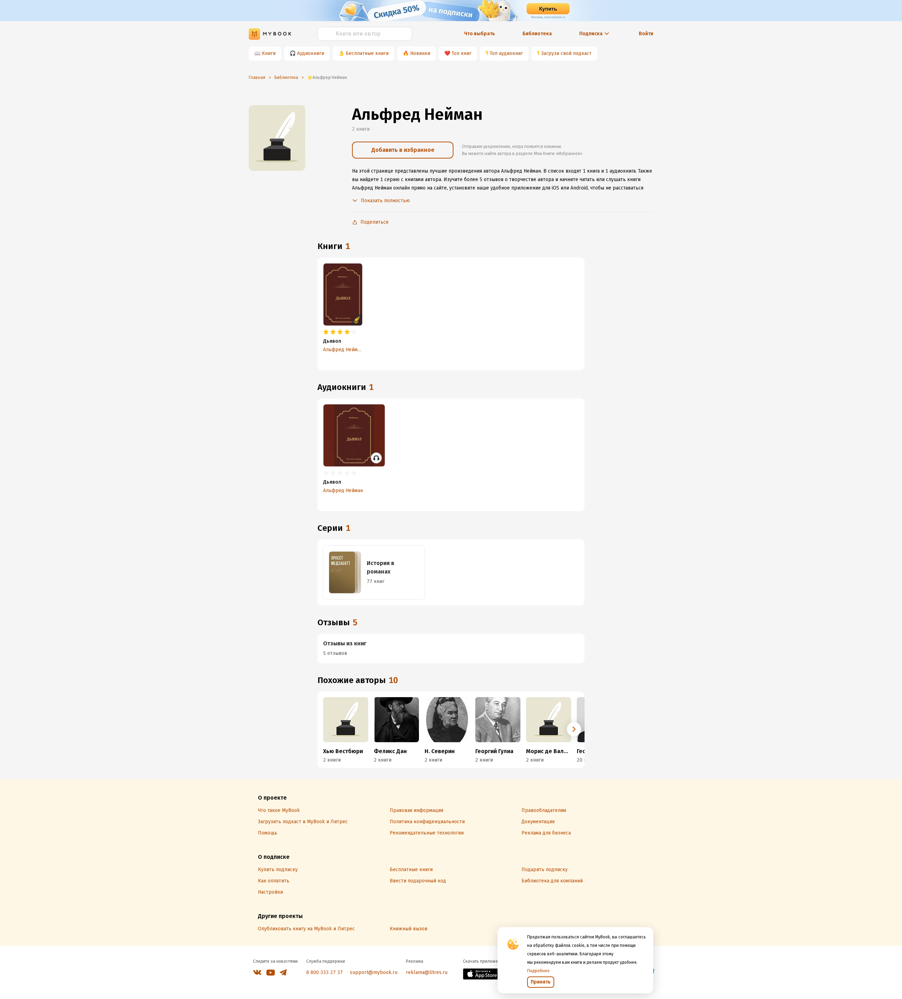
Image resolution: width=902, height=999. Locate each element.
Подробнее (538, 970)
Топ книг (461, 53)
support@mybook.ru (373, 972)
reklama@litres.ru (426, 972)
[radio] (326, 332)
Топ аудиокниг (506, 53)
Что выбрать (479, 34)
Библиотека (537, 34)
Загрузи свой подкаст (566, 53)
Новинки (420, 53)
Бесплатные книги (367, 53)
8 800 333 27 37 (324, 972)
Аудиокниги (310, 53)
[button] (574, 729)
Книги (269, 53)
